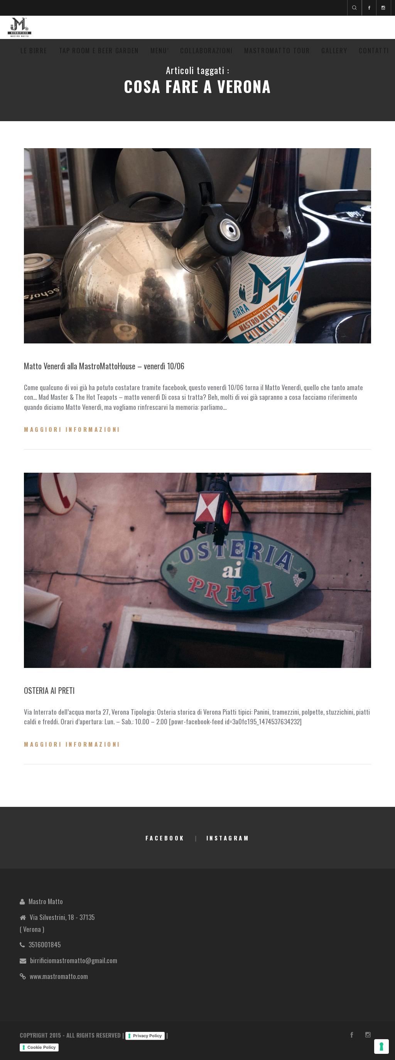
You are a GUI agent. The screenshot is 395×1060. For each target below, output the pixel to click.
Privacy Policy (147, 1035)
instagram (228, 837)
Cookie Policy (41, 1047)
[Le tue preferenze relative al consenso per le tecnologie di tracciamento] (381, 1046)
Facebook (165, 837)
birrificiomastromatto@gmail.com (73, 960)
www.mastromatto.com (59, 976)
